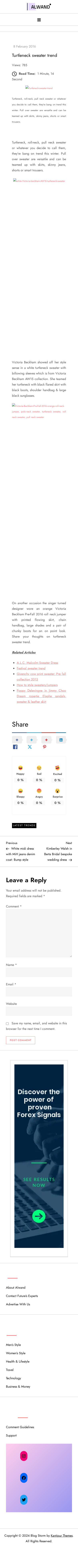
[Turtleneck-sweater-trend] (39, 88)
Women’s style (15, 1353)
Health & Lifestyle (17, 1361)
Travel (10, 1370)
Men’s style (13, 1345)
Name (11, 965)
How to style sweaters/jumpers (37, 685)
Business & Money (18, 1386)
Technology (13, 1378)
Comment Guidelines (20, 1427)
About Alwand (15, 1287)
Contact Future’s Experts (22, 1296)
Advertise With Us (18, 1304)
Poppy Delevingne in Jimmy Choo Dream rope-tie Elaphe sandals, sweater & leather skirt (41, 696)
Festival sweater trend (31, 668)
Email (11, 984)
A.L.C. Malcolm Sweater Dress (37, 662)
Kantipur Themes (62, 1535)
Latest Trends (24, 825)
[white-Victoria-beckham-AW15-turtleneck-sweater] (39, 181)
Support (11, 1435)
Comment (14, 906)
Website (11, 1003)
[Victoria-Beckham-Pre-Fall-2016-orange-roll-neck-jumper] (39, 411)
